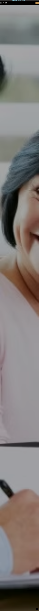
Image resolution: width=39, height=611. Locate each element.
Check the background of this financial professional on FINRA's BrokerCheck (19, 0)
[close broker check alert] (37, 0)
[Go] (37, 609)
